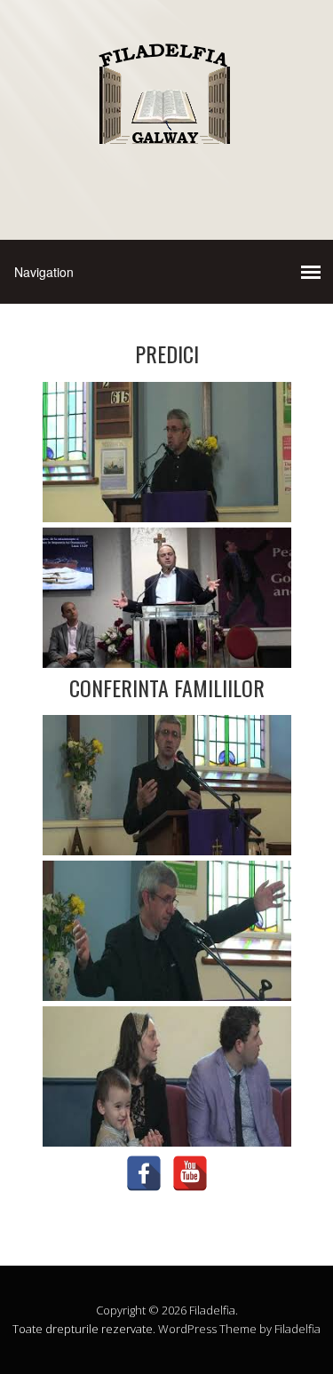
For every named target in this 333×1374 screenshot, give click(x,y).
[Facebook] (144, 1173)
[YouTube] (190, 1173)
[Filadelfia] (166, 148)
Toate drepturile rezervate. (83, 1329)
